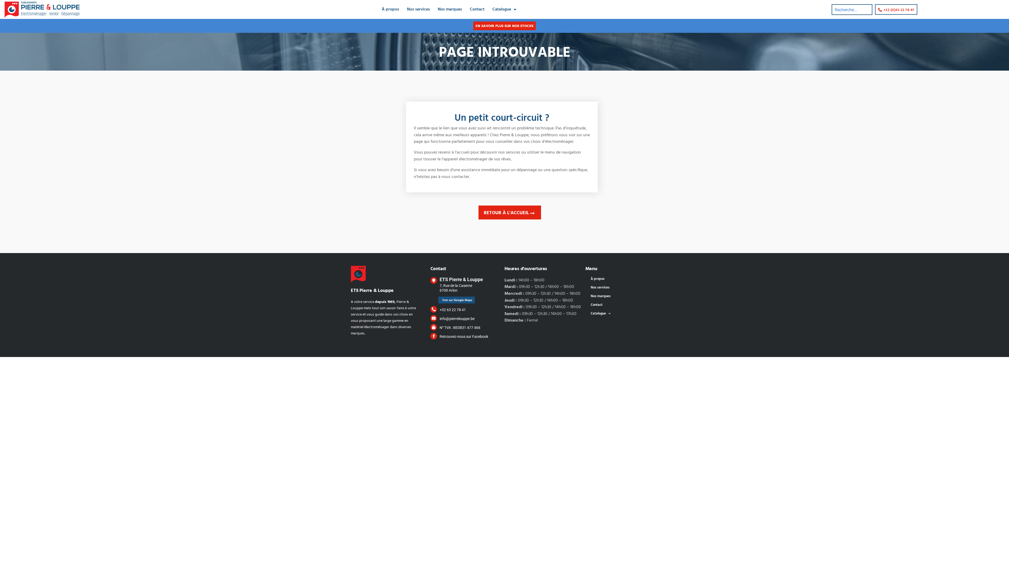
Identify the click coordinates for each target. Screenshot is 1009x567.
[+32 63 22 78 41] (433, 309)
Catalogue (501, 9)
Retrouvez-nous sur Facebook (464, 336)
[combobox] (852, 9)
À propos (390, 9)
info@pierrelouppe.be (457, 319)
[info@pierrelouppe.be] (433, 318)
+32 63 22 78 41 (453, 310)
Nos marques (450, 9)
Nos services (418, 9)
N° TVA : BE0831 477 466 (460, 328)
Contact (477, 9)
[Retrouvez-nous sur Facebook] (433, 336)
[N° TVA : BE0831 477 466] (433, 327)
